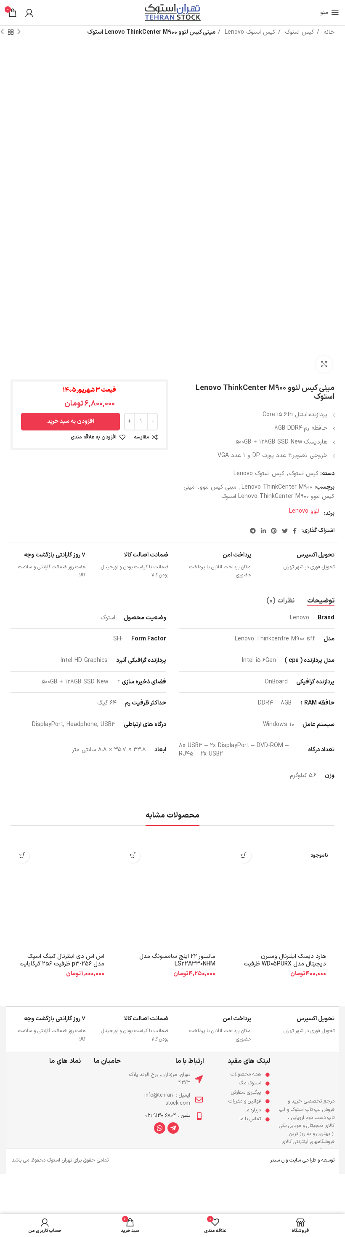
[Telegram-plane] (173, 1128)
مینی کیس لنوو (218, 487)
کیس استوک (298, 32)
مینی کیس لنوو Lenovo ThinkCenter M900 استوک (258, 492)
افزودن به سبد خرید (70, 421)
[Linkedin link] (263, 530)
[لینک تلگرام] (252, 530)
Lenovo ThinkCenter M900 (277, 487)
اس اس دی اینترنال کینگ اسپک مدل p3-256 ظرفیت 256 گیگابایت (61, 960)
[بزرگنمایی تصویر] (324, 364)
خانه (327, 32)
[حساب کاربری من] (29, 12)
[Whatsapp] (159, 1128)
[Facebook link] (294, 530)
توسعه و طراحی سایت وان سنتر (302, 1160)
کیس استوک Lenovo (249, 32)
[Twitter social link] (284, 530)
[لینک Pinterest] (273, 530)
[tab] (320, 601)
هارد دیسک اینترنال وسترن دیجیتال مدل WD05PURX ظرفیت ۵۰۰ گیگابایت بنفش (285, 964)
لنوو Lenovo (304, 511)
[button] (132, 855)
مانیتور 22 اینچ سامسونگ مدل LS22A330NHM (177, 960)
